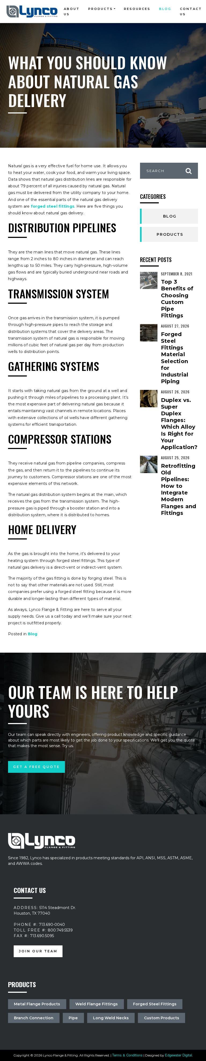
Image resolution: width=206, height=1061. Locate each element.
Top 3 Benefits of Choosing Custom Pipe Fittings (177, 299)
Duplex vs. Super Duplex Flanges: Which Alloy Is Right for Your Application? (179, 423)
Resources (137, 9)
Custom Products (161, 1018)
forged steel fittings (52, 206)
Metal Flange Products (37, 1004)
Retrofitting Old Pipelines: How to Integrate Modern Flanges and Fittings (178, 489)
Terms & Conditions (127, 1055)
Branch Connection (33, 1018)
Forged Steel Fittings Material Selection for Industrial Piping (175, 358)
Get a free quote (36, 767)
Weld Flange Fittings (96, 1004)
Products (100, 9)
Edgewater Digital (178, 1055)
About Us (72, 11)
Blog (165, 9)
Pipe (73, 1018)
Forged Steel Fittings (154, 1004)
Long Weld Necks (111, 1018)
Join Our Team (38, 951)
